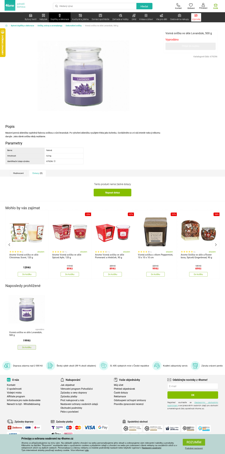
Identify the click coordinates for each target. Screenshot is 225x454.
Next (215, 244)
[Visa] (89, 427)
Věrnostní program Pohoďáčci (76, 389)
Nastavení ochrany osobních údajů (79, 404)
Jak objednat (67, 385)
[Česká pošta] (28, 427)
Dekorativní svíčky (74, 25)
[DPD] (37, 427)
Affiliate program (16, 396)
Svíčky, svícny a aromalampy (50, 25)
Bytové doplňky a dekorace (22, 25)
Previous (9, 244)
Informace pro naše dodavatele (23, 400)
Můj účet (118, 385)
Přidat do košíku (190, 46)
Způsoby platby (68, 396)
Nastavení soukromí (151, 448)
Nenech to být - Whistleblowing (23, 404)
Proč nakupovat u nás (72, 400)
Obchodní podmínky (71, 408)
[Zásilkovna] (14, 427)
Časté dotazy (121, 393)
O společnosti (14, 389)
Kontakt (11, 385)
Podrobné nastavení (194, 448)
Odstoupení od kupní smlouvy (130, 400)
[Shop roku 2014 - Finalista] (204, 428)
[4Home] (7, 25)
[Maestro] (69, 427)
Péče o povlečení (69, 412)
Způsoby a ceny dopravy (73, 393)
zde (87, 450)
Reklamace (120, 396)
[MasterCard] (78, 427)
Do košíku (27, 274)
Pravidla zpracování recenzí (129, 404)
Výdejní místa (14, 393)
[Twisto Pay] (57, 427)
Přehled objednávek (124, 389)
